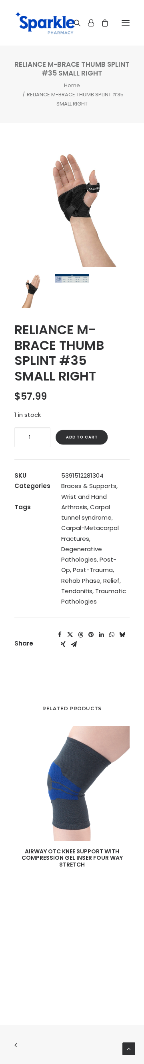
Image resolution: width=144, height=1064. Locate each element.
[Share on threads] (80, 635)
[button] (125, 23)
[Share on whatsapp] (111, 635)
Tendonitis (76, 591)
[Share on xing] (63, 644)
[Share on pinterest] (91, 635)
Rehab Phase (80, 580)
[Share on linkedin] (101, 635)
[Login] (87, 22)
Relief (111, 580)
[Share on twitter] (70, 635)
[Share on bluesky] (122, 635)
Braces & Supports (88, 486)
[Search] (73, 22)
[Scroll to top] (128, 1048)
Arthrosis (74, 507)
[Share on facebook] (59, 635)
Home (72, 85)
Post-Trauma (93, 570)
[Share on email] (73, 644)
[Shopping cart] (101, 22)
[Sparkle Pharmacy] (45, 23)
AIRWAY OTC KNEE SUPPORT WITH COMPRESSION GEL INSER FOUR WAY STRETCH (72, 858)
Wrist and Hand (84, 496)
